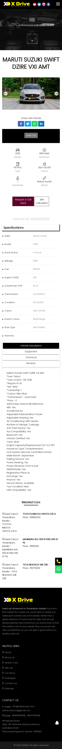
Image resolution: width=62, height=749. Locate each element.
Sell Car (8, 667)
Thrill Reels (9, 678)
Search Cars (11, 662)
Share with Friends (31, 118)
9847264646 (33, 715)
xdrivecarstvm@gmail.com (16, 710)
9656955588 (18, 715)
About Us (9, 657)
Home (11, 25)
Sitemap (9, 688)
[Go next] (56, 93)
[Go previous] (6, 93)
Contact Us (10, 683)
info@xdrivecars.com (23, 706)
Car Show (9, 672)
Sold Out (31, 135)
